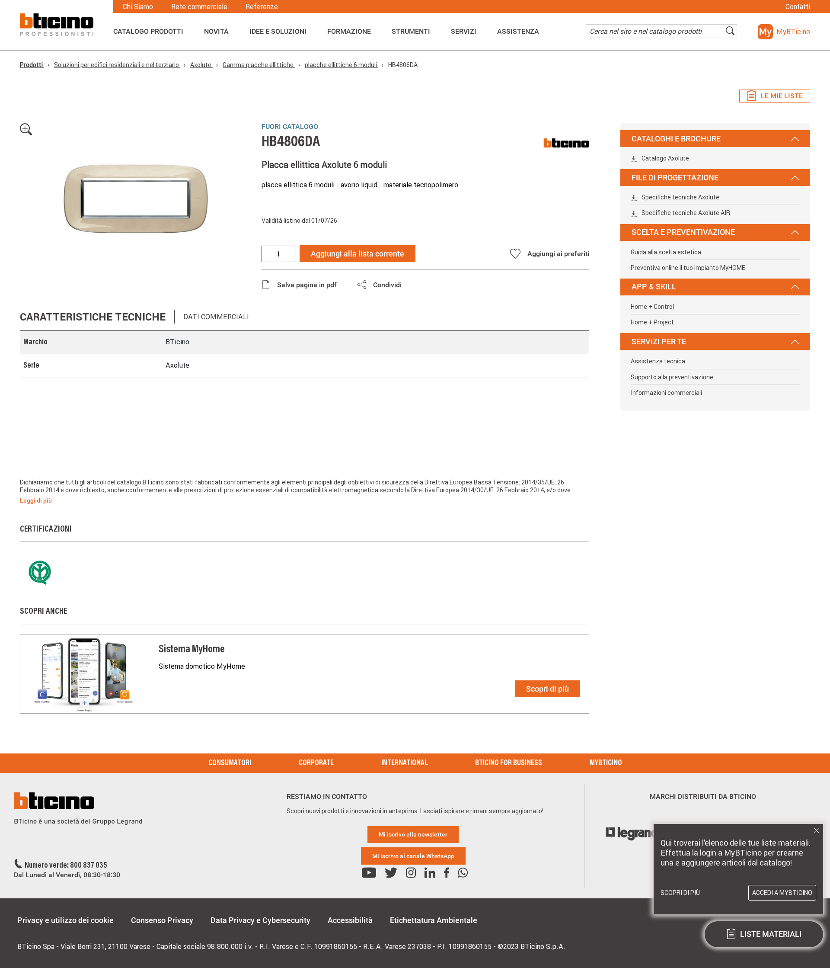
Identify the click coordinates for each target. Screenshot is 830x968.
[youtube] (369, 873)
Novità (216, 31)
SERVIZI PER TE (659, 341)
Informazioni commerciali (666, 393)
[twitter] (391, 873)
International (404, 763)
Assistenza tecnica (658, 361)
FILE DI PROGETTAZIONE (675, 177)
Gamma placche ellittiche (259, 65)
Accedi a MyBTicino (782, 893)
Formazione (349, 31)
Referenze (262, 6)
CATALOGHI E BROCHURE (676, 138)
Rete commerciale (199, 6)
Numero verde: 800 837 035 (66, 866)
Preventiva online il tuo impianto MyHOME (688, 268)
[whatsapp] (463, 873)
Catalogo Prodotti (148, 31)
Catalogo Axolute (664, 158)
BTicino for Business (508, 763)
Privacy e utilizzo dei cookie (65, 920)
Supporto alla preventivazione (672, 377)
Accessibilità (350, 920)
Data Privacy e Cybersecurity (260, 920)
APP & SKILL (654, 286)
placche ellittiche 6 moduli (341, 65)
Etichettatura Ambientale (433, 920)
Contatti (797, 6)
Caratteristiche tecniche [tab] (93, 317)
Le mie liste (782, 96)
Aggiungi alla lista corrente (357, 253)
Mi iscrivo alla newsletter (413, 834)
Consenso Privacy (162, 920)
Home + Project (652, 322)
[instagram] (411, 873)
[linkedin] (430, 873)
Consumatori (229, 763)
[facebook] (446, 873)
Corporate (316, 763)
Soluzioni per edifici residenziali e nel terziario (117, 65)
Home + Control (652, 307)
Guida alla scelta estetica (666, 252)
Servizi (463, 31)
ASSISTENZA (518, 31)
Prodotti (32, 65)
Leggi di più (36, 500)
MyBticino (606, 763)
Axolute (201, 65)
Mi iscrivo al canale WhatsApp (413, 856)
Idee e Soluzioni (277, 31)
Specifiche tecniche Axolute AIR (685, 213)
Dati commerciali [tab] (216, 316)
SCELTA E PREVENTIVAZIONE (683, 232)
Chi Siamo (138, 6)
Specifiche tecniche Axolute (679, 197)
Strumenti (411, 31)
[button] (784, 31)
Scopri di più (547, 688)
